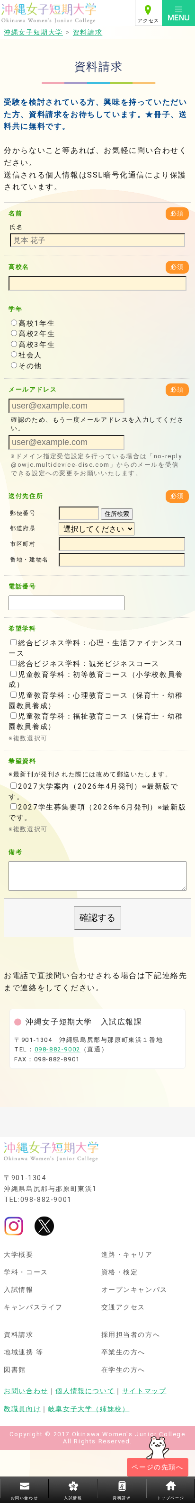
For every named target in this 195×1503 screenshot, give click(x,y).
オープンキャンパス (134, 1290)
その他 (30, 366)
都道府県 (22, 528)
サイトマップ (144, 1391)
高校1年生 (36, 323)
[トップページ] (67, 12)
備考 (15, 851)
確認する (97, 918)
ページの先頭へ (157, 1467)
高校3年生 (36, 344)
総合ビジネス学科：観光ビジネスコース (89, 663)
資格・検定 (119, 1272)
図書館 (15, 1370)
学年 (15, 308)
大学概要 (18, 1255)
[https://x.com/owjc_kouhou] (44, 1226)
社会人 (30, 355)
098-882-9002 (57, 1049)
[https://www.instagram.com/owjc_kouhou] (14, 1226)
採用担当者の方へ (130, 1335)
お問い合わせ (26, 1391)
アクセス (149, 20)
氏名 (16, 227)
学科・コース (26, 1272)
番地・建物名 (29, 559)
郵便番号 (22, 513)
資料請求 (18, 1335)
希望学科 (22, 628)
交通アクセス (123, 1307)
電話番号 (22, 586)
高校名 (19, 266)
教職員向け (22, 1409)
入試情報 (18, 1290)
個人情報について (85, 1391)
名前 (15, 213)
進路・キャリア (127, 1255)
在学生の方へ (123, 1370)
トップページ (171, 1498)
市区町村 (22, 544)
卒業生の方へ (123, 1352)
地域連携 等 (24, 1352)
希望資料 (22, 761)
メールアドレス (33, 389)
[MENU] (178, 13)
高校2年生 (36, 333)
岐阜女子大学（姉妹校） (89, 1409)
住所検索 (117, 513)
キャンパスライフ (33, 1307)
